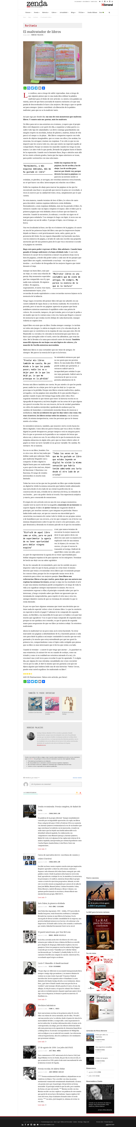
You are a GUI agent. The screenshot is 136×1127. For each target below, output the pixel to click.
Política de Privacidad (66, 1122)
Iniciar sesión (77, 778)
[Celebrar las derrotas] (35, 704)
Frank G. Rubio (54, 1009)
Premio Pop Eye (108, 1122)
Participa (80, 1122)
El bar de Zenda (100, 1039)
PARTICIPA (94, 1)
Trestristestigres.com (47, 1122)
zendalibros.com (54, 813)
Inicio (24, 17)
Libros (54, 12)
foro (32, 759)
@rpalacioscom (41, 745)
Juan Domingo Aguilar (56, 1072)
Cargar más (52, 1112)
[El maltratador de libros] (52, 62)
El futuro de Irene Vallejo (68, 713)
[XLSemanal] (107, 4)
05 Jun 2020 (26, 35)
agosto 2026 (93, 1072)
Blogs (73, 12)
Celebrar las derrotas (35, 712)
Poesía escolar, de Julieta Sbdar (51, 1068)
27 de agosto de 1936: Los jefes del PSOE (55, 1047)
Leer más (41, 849)
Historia (45, 12)
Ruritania (35, 17)
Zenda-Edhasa (92, 12)
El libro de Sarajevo (101, 1058)
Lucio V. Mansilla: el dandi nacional (53, 963)
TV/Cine (81, 12)
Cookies (75, 1122)
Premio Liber (100, 1122)
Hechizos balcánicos (47, 1005)
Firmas (27, 12)
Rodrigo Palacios (37, 35)
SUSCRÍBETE (86, 1)
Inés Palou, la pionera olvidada (51, 903)
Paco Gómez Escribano (56, 906)
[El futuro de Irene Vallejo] (69, 704)
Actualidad (63, 12)
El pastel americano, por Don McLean (54, 932)
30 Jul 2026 (98, 1052)
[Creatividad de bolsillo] (52, 704)
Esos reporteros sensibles (103, 1047)
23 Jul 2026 (98, 1063)
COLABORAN (78, 1)
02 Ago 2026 (98, 1041)
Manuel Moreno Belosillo (57, 935)
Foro (100, 12)
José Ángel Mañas (55, 1051)
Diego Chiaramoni (55, 966)
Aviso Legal (57, 1122)
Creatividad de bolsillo (50, 713)
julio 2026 (92, 1076)
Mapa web (86, 1122)
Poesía (36, 12)
